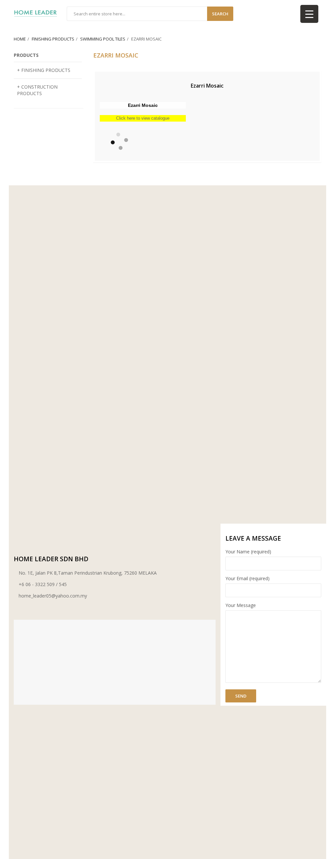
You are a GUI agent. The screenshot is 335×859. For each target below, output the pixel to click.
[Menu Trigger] (309, 14)
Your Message (240, 605)
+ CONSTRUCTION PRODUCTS (37, 90)
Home (20, 39)
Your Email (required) (247, 578)
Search (220, 14)
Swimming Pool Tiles (102, 39)
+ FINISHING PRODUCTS (43, 70)
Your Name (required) (248, 551)
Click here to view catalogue (142, 118)
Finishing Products (53, 39)
